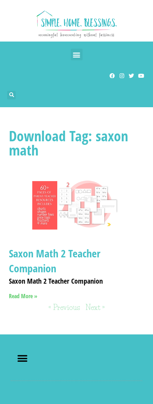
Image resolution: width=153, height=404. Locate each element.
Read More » (23, 296)
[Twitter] (131, 76)
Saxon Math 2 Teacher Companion (54, 260)
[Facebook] (112, 76)
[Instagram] (122, 76)
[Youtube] (141, 76)
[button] (77, 54)
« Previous (64, 307)
